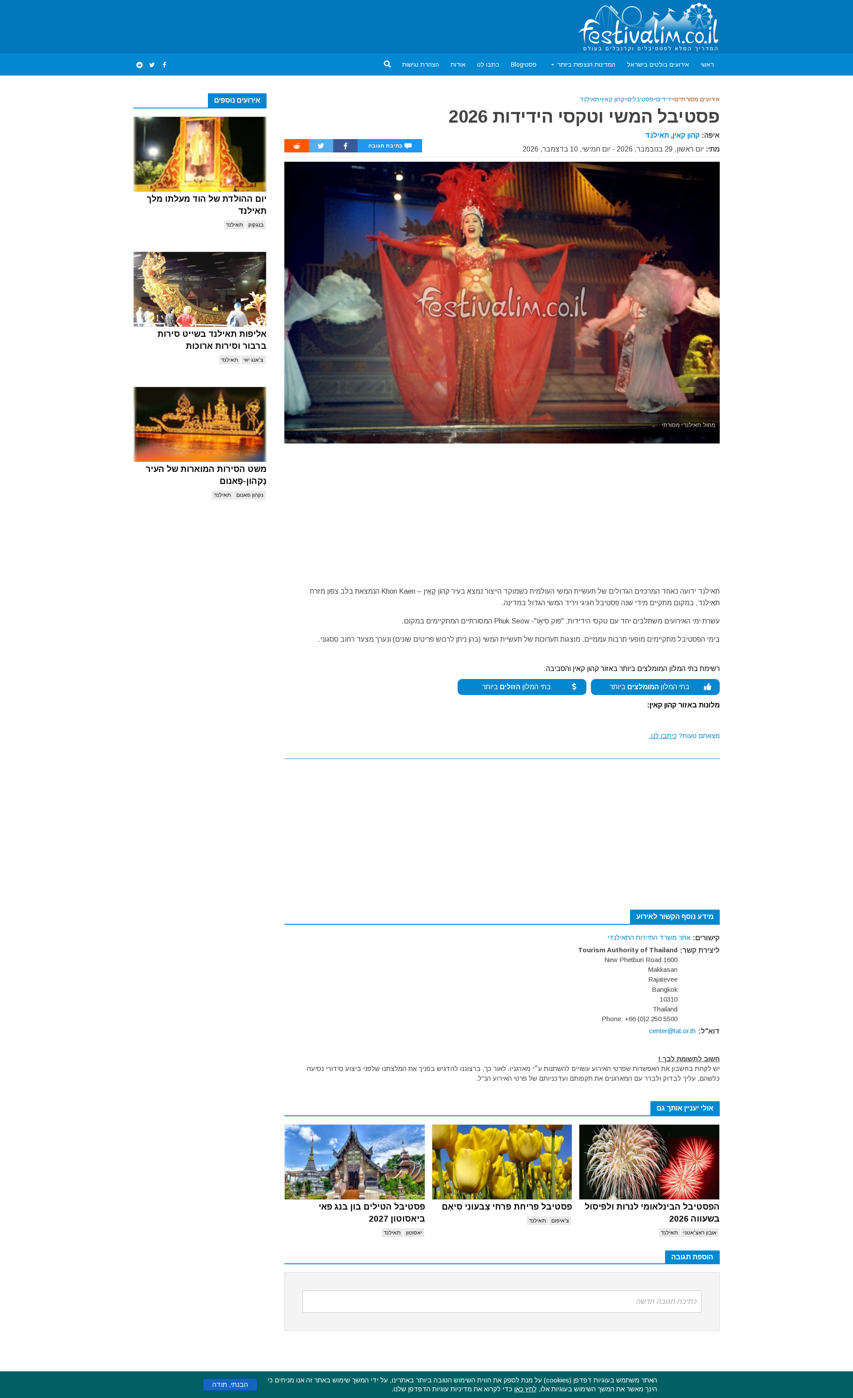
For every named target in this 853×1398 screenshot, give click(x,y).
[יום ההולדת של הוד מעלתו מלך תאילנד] (200, 154)
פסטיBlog (524, 64)
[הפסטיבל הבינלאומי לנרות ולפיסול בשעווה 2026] (649, 1162)
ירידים (664, 99)
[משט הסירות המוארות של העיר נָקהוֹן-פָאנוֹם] (200, 424)
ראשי (707, 64)
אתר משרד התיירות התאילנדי (648, 937)
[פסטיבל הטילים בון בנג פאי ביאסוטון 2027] (354, 1162)
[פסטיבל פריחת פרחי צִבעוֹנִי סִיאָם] (502, 1162)
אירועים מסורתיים (697, 99)
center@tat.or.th (672, 1031)
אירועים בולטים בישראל (658, 64)
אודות (458, 64)
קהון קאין (613, 99)
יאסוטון (414, 1233)
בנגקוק (255, 225)
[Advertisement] (295, 25)
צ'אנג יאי (253, 360)
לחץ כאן (525, 1389)
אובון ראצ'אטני (700, 1233)
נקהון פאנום (249, 495)
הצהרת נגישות (420, 64)
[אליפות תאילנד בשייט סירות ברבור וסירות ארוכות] (200, 289)
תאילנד (234, 225)
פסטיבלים (640, 99)
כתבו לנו (488, 64)
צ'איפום (560, 1221)
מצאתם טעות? (684, 735)
